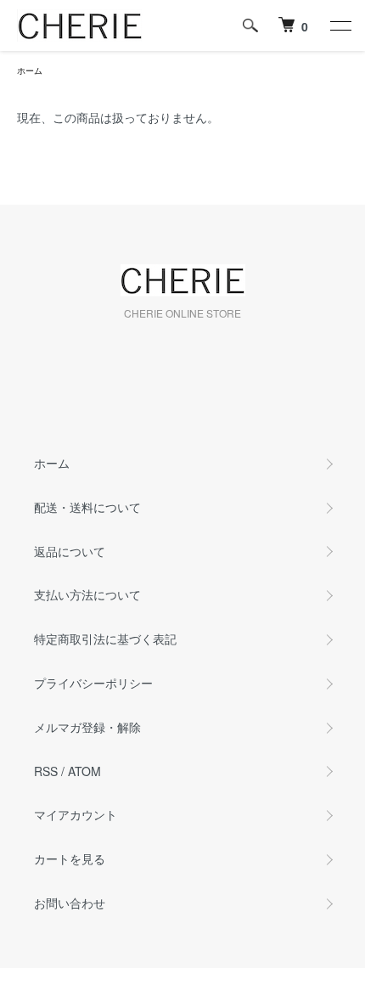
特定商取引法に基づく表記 (105, 638)
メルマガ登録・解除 (87, 726)
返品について (69, 551)
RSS (46, 771)
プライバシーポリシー (93, 682)
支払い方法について (87, 594)
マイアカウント (75, 814)
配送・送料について (87, 506)
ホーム (29, 70)
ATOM (84, 771)
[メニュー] (339, 25)
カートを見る (69, 858)
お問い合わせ (69, 902)
